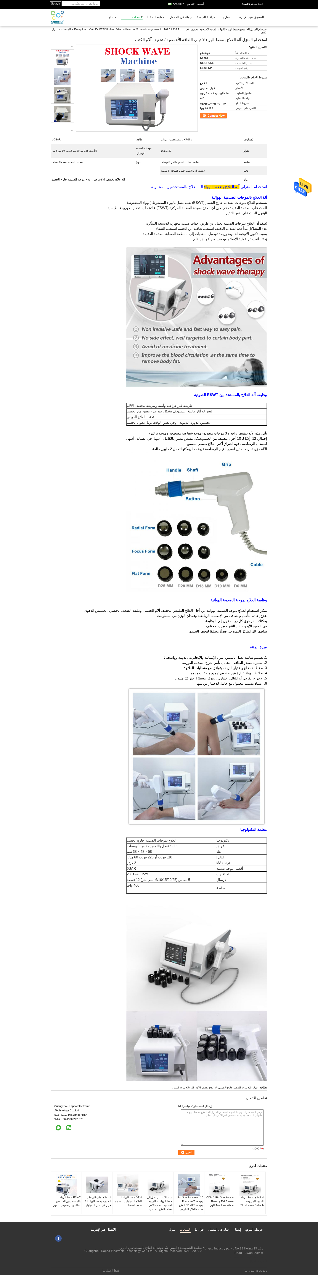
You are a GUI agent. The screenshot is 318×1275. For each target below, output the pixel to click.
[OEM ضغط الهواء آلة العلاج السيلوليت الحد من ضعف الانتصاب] (127, 1185)
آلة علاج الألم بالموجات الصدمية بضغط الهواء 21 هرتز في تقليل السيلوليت (97, 1201)
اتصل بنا (226, 17)
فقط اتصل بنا (111, 1270)
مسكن (112, 17)
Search (55, 3)
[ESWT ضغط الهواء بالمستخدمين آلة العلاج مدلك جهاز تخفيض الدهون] (66, 1185)
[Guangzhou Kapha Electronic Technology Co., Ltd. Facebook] (58, 1238)
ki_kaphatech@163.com (246, 1257)
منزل (55, 29)
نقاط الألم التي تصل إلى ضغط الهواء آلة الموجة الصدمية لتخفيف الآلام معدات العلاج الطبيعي (159, 1203)
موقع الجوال (256, 1261)
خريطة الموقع (254, 1229)
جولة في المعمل (180, 17)
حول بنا (199, 1229)
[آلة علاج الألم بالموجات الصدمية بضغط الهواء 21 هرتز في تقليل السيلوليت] (97, 1185)
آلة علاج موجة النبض (183, 1087)
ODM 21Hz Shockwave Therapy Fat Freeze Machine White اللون (220, 1201)
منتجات (137, 17)
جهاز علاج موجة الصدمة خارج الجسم (238, 1087)
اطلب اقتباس (195, 3)
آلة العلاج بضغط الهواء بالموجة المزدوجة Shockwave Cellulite (252, 1201)
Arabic (177, 3)
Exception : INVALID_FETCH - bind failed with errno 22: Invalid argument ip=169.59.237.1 (126, 29)
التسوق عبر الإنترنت (250, 17)
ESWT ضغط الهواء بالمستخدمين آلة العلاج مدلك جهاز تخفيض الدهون (66, 1201)
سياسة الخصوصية (191, 1247)
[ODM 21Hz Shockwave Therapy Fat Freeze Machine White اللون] (219, 1185)
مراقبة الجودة (206, 17)
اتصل (224, 115)
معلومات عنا (155, 17)
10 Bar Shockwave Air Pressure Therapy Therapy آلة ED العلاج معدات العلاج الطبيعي (190, 1203)
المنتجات (66, 29)
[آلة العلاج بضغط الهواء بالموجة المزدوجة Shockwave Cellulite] (250, 1185)
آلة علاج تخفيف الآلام (206, 1087)
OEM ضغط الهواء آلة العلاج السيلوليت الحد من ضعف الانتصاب (128, 1201)
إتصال (237, 1229)
